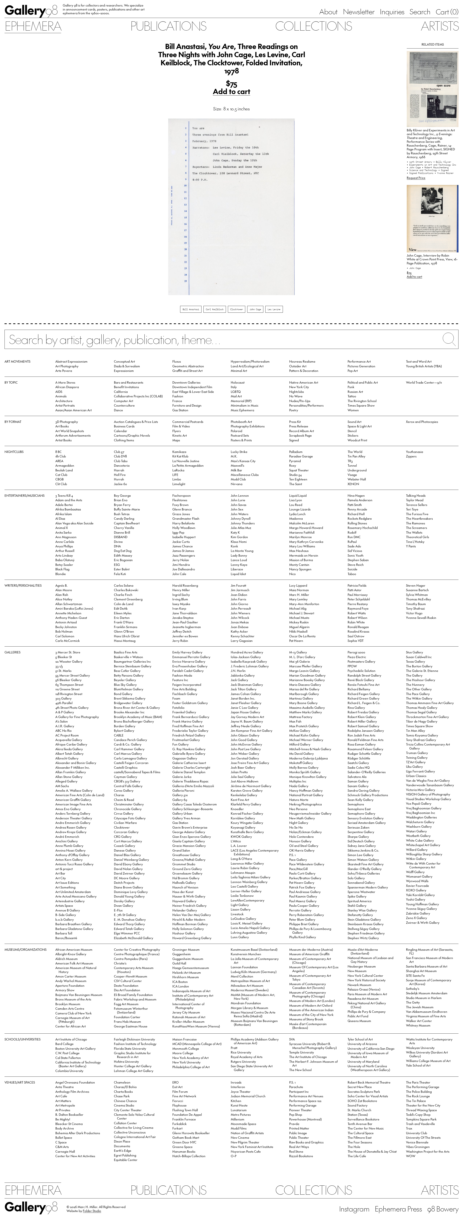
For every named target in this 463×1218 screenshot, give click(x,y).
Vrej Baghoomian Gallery (423, 808)
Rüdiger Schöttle (359, 758)
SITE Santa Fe (415, 975)
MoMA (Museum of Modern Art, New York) (253, 997)
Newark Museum (359, 985)
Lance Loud (239, 560)
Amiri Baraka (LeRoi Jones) (74, 608)
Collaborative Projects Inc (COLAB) (138, 396)
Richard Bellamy (359, 689)
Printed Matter (299, 1128)
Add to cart (231, 91)
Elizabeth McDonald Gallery (133, 938)
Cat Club (61, 474)
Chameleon (122, 1082)
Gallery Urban (182, 813)
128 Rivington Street (68, 694)
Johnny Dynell (240, 518)
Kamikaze (179, 451)
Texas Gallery (415, 661)
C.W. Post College (67, 1053)
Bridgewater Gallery (128, 703)
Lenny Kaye (239, 564)
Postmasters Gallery (361, 661)
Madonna (296, 518)
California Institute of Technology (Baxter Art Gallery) (78, 1064)
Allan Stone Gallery (68, 776)
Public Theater (299, 1137)
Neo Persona (298, 809)
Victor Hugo (414, 613)
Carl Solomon (64, 636)
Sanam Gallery (358, 786)
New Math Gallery (302, 818)
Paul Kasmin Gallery (303, 896)
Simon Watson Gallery (363, 859)
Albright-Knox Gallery (70, 954)
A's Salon (61, 721)
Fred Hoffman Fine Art (188, 726)
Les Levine (274, 309)
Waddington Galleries (421, 817)
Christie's (120, 963)
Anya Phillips (64, 546)
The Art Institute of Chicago (308, 1057)
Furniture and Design (186, 405)
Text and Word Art (419, 361)
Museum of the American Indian (311, 1010)
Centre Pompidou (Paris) (131, 959)
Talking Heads (416, 495)
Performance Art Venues (306, 1096)
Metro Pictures (241, 1114)
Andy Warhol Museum (70, 981)
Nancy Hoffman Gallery (306, 790)
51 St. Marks (63, 670)
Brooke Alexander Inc (129, 712)
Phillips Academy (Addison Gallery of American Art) (255, 1041)
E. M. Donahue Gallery (130, 919)
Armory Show (64, 990)
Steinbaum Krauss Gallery (366, 924)
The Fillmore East (359, 1137)
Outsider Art (297, 366)
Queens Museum (359, 1021)
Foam (176, 698)
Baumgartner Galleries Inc (132, 661)
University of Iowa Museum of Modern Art (368, 1055)
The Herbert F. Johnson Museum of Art (313, 1063)
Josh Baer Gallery (243, 767)
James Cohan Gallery (246, 694)
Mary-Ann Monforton (304, 604)
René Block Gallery (361, 680)
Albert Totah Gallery (69, 753)
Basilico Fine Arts (125, 652)
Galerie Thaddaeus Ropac (190, 781)
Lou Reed (295, 505)
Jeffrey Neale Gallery (246, 726)
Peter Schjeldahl (359, 599)
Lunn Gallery (240, 937)
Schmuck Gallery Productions (368, 795)
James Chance (182, 546)
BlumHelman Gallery (128, 689)
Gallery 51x (180, 795)
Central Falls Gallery (128, 786)
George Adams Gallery (188, 832)
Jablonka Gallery (243, 675)
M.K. (234, 456)
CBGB (59, 479)
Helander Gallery (184, 910)
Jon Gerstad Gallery (245, 758)
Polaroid (236, 431)
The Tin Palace (416, 1101)
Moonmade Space (243, 1124)
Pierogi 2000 (356, 652)
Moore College (182, 1053)
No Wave (296, 396)
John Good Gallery (244, 740)
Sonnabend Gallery (361, 882)
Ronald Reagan (358, 627)
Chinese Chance (125, 1101)
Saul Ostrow (356, 636)
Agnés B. (61, 585)
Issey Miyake (181, 604)
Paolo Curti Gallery (302, 873)
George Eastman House (130, 1026)
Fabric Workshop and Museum (135, 999)
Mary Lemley (298, 599)
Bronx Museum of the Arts (73, 999)
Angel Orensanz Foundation (75, 1082)
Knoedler (237, 809)
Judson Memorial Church (248, 1096)
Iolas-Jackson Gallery (246, 657)
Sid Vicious (355, 550)
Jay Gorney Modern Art (247, 717)
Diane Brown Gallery (128, 887)
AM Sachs (62, 786)
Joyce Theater (240, 1091)
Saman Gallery (358, 781)
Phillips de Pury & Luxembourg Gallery (310, 930)
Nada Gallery (298, 786)
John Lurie (238, 500)
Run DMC (354, 537)
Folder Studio (92, 1211)
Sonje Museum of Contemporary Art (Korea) (428, 982)
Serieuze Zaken (358, 827)
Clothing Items (124, 440)
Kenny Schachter (242, 636)
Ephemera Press (398, 1208)
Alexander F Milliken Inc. (72, 767)
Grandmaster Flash (185, 518)
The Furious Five (417, 514)
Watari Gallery (416, 831)
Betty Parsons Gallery (129, 675)
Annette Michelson (68, 613)
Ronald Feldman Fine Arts (365, 740)
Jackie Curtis (181, 541)
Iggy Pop (178, 532)
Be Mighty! (62, 1119)
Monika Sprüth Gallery (305, 772)
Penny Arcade (357, 509)
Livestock (237, 914)
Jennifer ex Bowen (185, 636)
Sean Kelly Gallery (360, 799)
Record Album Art (301, 431)
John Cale (179, 574)
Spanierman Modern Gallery (368, 887)
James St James (183, 550)
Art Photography (66, 366)
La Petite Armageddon (188, 465)
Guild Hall (179, 963)
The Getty (413, 1002)
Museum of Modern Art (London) (312, 1001)
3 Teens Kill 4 (64, 495)
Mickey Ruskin (299, 622)
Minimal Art (239, 370)
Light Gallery (240, 905)
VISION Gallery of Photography (428, 794)
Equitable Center (125, 1160)
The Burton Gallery (419, 666)
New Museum (357, 971)
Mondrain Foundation (246, 1003)
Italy (234, 387)
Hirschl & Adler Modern (188, 919)
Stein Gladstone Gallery (364, 919)
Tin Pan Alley (356, 456)
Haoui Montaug (124, 640)
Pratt (234, 1048)
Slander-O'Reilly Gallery (365, 869)
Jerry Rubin (180, 640)
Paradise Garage (301, 456)
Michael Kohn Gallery (304, 735)
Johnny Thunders (243, 523)
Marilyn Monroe (300, 537)
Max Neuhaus (299, 550)
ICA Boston (180, 982)
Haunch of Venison (185, 887)
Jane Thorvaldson (184, 613)
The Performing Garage (422, 1087)
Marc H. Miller (299, 594)
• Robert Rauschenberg (435, 167)
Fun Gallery (180, 744)
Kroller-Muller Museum (188, 1021)
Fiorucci (177, 1101)
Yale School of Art (418, 1065)
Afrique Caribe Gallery (71, 744)
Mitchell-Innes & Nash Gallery (310, 749)
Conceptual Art (124, 361)
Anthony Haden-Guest (71, 617)
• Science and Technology (422, 170)
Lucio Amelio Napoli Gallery (250, 928)
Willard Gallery (417, 849)
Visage (352, 474)
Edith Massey (123, 555)
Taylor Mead (414, 500)
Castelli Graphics (125, 767)
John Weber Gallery (245, 753)
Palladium (296, 451)
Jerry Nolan (180, 560)
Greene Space (182, 1147)
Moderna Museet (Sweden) (250, 990)
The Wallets (414, 532)
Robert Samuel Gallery (363, 726)
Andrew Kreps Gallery (70, 832)
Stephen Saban (358, 560)
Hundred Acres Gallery (247, 652)
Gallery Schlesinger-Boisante (192, 809)
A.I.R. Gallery (64, 726)
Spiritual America (359, 901)
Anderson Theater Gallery (73, 818)
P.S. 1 (292, 855)
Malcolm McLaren (301, 523)
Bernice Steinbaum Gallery (132, 666)
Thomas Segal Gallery (421, 712)
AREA (59, 461)
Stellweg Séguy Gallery (364, 928)
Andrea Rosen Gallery (70, 827)
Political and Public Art (363, 382)
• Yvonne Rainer (444, 172)
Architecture (64, 401)
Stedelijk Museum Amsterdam (426, 993)
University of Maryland (363, 1061)
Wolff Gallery (415, 872)
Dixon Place (122, 1141)
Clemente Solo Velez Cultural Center (134, 1116)
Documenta (122, 1146)
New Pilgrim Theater (245, 1142)
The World (355, 451)
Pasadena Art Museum (363, 998)
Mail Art (236, 396)
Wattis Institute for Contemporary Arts (429, 1041)
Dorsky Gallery (124, 901)
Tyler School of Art (360, 1039)
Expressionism (124, 370)
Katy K (235, 532)
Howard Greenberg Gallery (191, 938)
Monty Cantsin (299, 564)
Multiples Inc (297, 781)
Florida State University (130, 1048)
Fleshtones (179, 500)
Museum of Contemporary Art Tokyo (310, 977)
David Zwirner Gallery (129, 873)
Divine (118, 541)
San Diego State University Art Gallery (252, 1068)
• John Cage (414, 167)
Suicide (352, 569)
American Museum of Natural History (75, 970)
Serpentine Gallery (361, 832)
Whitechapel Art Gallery (423, 845)
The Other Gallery (419, 689)
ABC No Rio (63, 730)
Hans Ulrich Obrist (126, 636)
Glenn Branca (182, 509)
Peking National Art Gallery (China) (367, 1005)
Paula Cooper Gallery (304, 905)
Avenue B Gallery (67, 910)
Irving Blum (180, 599)
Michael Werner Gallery (306, 740)
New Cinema (240, 1137)
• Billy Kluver (442, 161)
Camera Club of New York (73, 1013)
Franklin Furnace (184, 1119)
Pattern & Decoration (303, 370)
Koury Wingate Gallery (247, 822)
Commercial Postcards (187, 421)
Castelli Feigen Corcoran (131, 763)
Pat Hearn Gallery (301, 882)
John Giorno (239, 604)
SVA (292, 1039)
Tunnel (352, 465)
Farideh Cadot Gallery (188, 670)
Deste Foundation (126, 985)
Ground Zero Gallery (187, 869)
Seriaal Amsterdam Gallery (367, 822)
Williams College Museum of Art (428, 1061)
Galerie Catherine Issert (189, 763)
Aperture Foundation (69, 985)
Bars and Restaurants (128, 382)
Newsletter (359, 11)
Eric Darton (122, 617)
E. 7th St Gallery (125, 915)
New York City (299, 387)
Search (420, 11)
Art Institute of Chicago (71, 1039)
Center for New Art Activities (75, 1156)
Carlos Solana (123, 585)
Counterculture (124, 405)
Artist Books (63, 440)
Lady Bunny (239, 555)
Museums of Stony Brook (306, 1019)
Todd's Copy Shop (418, 1114)
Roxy (292, 465)
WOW (410, 1156)
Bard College (64, 1044)
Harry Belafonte (183, 523)
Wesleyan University (420, 1048)
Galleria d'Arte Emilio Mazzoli (193, 786)
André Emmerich (67, 836)
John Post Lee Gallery (246, 749)
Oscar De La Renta (302, 636)
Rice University (241, 1052)
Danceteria (121, 465)
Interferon (238, 1087)
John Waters (239, 514)
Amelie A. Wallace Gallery (73, 790)
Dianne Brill (122, 532)
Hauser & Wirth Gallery (188, 896)
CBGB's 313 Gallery (127, 781)
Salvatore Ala (357, 776)
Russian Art (355, 391)
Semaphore (356, 804)
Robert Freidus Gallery (363, 712)
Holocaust (238, 382)
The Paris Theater (418, 1082)
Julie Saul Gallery (243, 776)
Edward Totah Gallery (129, 928)
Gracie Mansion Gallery (189, 845)
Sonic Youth (356, 555)
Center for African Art (70, 1026)
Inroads (236, 1082)
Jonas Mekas (240, 622)
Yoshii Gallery (415, 899)
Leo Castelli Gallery (244, 886)
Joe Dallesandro (183, 569)
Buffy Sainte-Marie (127, 509)
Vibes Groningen (418, 1147)
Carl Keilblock (215, 309)
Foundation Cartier (127, 1017)
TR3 (350, 461)
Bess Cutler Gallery (127, 670)
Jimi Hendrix (181, 564)
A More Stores (65, 382)
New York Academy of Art (190, 1058)
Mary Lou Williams (302, 546)
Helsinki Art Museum (186, 972)
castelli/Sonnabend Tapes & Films (137, 772)
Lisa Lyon (295, 500)
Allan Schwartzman (68, 604)
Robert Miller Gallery (362, 721)
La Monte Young (242, 550)
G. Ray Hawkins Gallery (188, 749)
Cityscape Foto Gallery (130, 818)
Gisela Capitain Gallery (188, 841)
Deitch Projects (124, 882)
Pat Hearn (296, 640)
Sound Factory (358, 1105)
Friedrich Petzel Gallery (188, 735)
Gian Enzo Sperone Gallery (191, 836)
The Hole (354, 1147)
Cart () (447, 11)
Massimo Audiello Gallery (307, 707)
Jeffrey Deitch (182, 631)
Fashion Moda (182, 675)
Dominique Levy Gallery (131, 892)
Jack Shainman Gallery (247, 684)
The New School (300, 1070)
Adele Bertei (64, 505)
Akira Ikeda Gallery (69, 749)
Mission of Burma (301, 560)
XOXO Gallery (416, 890)
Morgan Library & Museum (249, 1008)
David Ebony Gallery (128, 864)
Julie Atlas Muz (241, 527)
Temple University (301, 1052)
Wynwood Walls (417, 881)
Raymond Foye (358, 608)
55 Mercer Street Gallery (72, 675)
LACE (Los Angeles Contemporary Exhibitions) (255, 852)
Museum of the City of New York (311, 1014)
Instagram (354, 1208)
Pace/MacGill (298, 869)
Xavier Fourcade (417, 885)
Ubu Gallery (414, 766)
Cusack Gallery (124, 845)
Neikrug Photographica (305, 804)
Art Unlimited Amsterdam (73, 892)
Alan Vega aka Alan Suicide (74, 523)
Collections (313, 25)
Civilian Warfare (125, 822)
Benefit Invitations (126, 387)
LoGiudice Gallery (243, 918)
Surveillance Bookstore (363, 1119)
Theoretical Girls (417, 537)
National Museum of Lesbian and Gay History (370, 960)
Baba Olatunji (64, 560)
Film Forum (180, 1091)
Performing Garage (303, 1105)
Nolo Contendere (301, 836)
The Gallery (414, 675)
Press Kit (295, 421)
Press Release (298, 426)
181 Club (60, 456)
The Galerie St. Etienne (422, 670)
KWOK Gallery (241, 836)
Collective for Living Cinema (133, 1127)
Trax (409, 1128)
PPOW (352, 666)
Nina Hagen (356, 495)
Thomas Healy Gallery (421, 707)
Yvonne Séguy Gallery (421, 908)
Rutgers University (243, 1061)
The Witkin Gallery (419, 698)
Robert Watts (357, 613)
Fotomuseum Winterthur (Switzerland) (131, 1010)
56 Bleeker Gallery (68, 680)
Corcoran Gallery (126, 832)
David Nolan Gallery (128, 869)
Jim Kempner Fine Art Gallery (251, 730)
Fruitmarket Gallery (186, 740)
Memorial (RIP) (241, 401)
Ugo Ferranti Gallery (420, 771)
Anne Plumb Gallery (69, 845)
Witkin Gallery (416, 858)
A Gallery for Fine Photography (77, 717)
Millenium (237, 1119)
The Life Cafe (357, 1156)
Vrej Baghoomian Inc (420, 812)
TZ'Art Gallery (416, 762)
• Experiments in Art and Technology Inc (431, 164)
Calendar (120, 431)
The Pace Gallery (418, 694)
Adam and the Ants (68, 500)
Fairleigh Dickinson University (134, 1039)
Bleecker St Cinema (69, 1124)
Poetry (293, 410)
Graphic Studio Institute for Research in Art (132, 1055)
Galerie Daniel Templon (188, 772)
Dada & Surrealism (127, 366)
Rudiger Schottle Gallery (364, 753)
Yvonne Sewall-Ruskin (421, 617)
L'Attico (236, 841)
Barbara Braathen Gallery (73, 924)
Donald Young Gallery (129, 896)
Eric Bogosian (123, 560)
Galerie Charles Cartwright (191, 767)
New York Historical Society (367, 980)
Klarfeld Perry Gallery (246, 804)
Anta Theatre (64, 1087)
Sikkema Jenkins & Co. (363, 850)
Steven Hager (415, 585)
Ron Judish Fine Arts (361, 735)
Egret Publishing (125, 1155)
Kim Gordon (239, 537)
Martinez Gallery (301, 698)
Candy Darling (124, 518)
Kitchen (236, 1101)
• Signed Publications (421, 172)
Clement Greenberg (128, 599)
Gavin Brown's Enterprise (189, 827)
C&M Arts (62, 1147)
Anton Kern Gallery (69, 859)
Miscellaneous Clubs (245, 474)
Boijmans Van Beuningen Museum (78, 995)
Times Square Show (361, 405)
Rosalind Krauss (358, 631)
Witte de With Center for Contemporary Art (423, 865)
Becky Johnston (66, 627)
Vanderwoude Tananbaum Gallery (430, 785)
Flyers (176, 431)
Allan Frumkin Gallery (70, 772)
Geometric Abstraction (188, 366)
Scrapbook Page (300, 435)
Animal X (61, 527)
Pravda (294, 1124)
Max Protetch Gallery (304, 726)
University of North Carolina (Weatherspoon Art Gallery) (369, 1068)
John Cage (255, 309)
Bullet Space (63, 1137)
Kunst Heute (239, 1105)
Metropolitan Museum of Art (250, 981)
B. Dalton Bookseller (69, 1114)
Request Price (416, 178)
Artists (439, 25)
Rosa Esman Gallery (362, 744)
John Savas (238, 505)
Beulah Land (64, 470)
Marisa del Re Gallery (304, 689)
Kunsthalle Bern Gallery (247, 832)
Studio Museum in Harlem (424, 998)
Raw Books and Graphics (306, 1142)
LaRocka (178, 470)
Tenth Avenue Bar (360, 1124)
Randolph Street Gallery (364, 675)
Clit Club (61, 484)
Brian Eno (121, 500)
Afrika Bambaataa (68, 509)
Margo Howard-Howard (306, 527)
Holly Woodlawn (183, 527)
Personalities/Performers (306, 405)
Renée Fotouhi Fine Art (363, 684)
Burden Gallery (124, 726)
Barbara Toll (63, 933)
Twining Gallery (417, 757)
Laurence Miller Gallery (247, 863)
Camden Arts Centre (69, 1008)
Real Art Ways (299, 1147)
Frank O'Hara (123, 622)
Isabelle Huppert (184, 537)
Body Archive (64, 1128)
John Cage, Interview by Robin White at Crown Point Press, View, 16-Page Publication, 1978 (432, 259)
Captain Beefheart (127, 523)
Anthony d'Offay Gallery (72, 855)
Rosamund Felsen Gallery (365, 749)
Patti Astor (355, 590)
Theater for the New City (423, 1105)
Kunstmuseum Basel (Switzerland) (254, 949)
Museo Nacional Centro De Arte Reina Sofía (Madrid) (253, 1014)
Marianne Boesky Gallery (307, 680)
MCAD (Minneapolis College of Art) (197, 1044)
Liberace (237, 569)
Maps (176, 440)
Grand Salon (181, 850)
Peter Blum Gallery (302, 919)
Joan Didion (239, 594)
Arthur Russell (64, 550)
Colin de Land (123, 604)
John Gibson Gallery (245, 735)
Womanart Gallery (419, 876)
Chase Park (122, 1096)
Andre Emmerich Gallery (72, 822)
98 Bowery (442, 1208)
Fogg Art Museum (126, 1004)
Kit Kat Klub (180, 456)
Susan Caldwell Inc (419, 657)
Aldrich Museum (66, 959)
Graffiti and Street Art (187, 370)
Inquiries (392, 11)
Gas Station (180, 410)
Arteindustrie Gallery (70, 901)
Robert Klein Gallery (362, 717)
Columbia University (69, 1071)
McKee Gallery (299, 730)
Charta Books (123, 1091)
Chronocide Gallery (128, 809)
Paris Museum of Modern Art (367, 994)
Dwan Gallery (123, 905)
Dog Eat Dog (122, 550)
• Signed (443, 170)
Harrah (119, 470)
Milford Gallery (299, 744)
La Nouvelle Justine (185, 461)
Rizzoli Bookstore (301, 1156)
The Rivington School (362, 401)
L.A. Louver (239, 845)
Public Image (298, 1133)
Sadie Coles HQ (359, 767)
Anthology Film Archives (72, 1091)
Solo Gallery (356, 878)
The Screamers (416, 527)
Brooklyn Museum (67, 1004)
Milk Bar (236, 470)
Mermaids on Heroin (303, 555)
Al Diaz (60, 518)
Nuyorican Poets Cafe (246, 1151)
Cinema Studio (124, 1105)
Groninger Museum (186, 949)
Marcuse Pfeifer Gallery (305, 666)
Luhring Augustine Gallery (249, 932)
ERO (175, 1082)
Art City (60, 878)
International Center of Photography (188, 1006)
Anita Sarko (63, 532)
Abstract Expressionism (71, 361)
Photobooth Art (241, 421)
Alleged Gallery (66, 781)
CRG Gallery (123, 836)
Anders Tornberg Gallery (72, 813)
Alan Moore (63, 590)
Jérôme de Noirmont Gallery (251, 786)
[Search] (231, 343)
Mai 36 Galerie (299, 661)
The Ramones (415, 523)
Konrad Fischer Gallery (247, 813)
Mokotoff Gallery (301, 763)
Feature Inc (180, 680)
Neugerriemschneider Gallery (310, 813)
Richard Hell (356, 514)
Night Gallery (298, 822)
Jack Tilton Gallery (243, 689)
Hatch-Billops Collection (188, 1156)
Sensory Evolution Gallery (366, 818)
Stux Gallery (414, 652)
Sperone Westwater (361, 892)
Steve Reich (356, 564)
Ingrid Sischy (181, 594)
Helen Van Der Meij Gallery (191, 915)
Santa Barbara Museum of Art (426, 966)
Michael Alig (297, 608)
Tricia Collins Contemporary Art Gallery (428, 746)
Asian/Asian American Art (73, 410)
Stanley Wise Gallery (362, 910)
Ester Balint (121, 569)
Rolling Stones (357, 523)
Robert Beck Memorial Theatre (369, 1082)
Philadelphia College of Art (191, 1067)
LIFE (175, 474)
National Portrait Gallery (306, 795)
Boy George (122, 495)
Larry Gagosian (242, 640)
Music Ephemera (242, 410)
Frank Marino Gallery (187, 721)
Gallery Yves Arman (186, 818)
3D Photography (66, 421)
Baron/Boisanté (66, 938)
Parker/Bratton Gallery (305, 878)
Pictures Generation (361, 366)
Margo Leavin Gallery (304, 670)
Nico (292, 574)
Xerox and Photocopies (422, 421)
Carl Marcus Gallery (128, 753)
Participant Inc (299, 1091)
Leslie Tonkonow (242, 895)
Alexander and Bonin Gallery (75, 763)
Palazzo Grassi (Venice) (364, 989)
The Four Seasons (360, 1142)
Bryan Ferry (122, 505)
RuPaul (352, 541)
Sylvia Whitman (417, 594)
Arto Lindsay (64, 555)
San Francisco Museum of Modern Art (429, 960)
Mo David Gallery (301, 753)
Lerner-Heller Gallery (246, 891)
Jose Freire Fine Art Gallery (250, 763)
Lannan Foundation (244, 967)
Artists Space (64, 905)
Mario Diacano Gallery (305, 684)
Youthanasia (414, 451)
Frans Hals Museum (127, 1021)
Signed (294, 440)
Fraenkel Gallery (184, 712)
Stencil (352, 431)
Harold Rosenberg (185, 585)
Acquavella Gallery (68, 740)
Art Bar (60, 873)
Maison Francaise (184, 1039)
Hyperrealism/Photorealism (250, 361)
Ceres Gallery (123, 790)
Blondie (60, 574)
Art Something (65, 887)
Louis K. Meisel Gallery (246, 923)
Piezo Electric (357, 657)
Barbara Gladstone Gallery (74, 928)
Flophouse (179, 1105)
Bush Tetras (121, 514)
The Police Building (419, 1091)
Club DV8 (120, 456)
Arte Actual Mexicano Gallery (76, 896)
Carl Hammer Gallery (129, 749)
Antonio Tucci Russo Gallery (74, 864)
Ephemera (33, 25)
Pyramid (295, 461)
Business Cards (124, 426)
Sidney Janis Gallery (362, 845)
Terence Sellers (416, 505)
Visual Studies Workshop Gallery (428, 799)
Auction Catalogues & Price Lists (136, 421)
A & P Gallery (64, 712)
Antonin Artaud (66, 622)
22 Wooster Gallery (68, 661)
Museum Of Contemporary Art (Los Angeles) (313, 969)
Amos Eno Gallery (68, 809)
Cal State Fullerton (68, 1058)
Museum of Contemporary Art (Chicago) (310, 961)
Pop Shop (295, 1114)
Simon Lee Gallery (360, 855)
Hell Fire (120, 474)
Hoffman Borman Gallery (190, 924)
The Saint (295, 484)
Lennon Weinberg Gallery (249, 882)
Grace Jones (181, 514)
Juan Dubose (240, 627)
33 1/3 (59, 666)
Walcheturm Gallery (420, 822)
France (177, 401)
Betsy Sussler (64, 564)
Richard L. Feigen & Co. (364, 703)
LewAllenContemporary (247, 900)
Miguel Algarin (299, 627)
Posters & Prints (241, 440)
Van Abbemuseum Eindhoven (426, 1011)
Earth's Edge (122, 1150)
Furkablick (179, 1124)
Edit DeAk (121, 608)
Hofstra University (126, 1061)
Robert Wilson (357, 617)
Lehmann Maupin (243, 872)
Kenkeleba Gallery (244, 795)
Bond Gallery (123, 694)
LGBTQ (236, 391)
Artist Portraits (65, 405)
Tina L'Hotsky (415, 541)
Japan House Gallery (245, 712)
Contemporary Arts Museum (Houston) (134, 970)
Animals (61, 396)
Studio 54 (295, 474)
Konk (234, 546)
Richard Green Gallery (363, 698)
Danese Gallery (125, 850)
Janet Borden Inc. (243, 698)
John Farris (238, 599)
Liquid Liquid (298, 495)
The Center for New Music (366, 1128)
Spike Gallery (357, 896)
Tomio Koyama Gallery (422, 735)
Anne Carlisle (64, 541)
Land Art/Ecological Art (247, 366)
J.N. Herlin (238, 670)
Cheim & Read (124, 799)
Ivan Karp (179, 608)
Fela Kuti (120, 574)
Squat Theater (299, 470)
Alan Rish (61, 594)
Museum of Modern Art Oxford (310, 1005)
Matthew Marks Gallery (305, 712)
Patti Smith (355, 505)
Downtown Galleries (186, 382)
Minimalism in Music (244, 405)
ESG (117, 564)
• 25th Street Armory (420, 161)
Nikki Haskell (298, 631)
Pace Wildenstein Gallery (306, 864)
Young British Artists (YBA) (424, 366)
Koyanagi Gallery (243, 827)
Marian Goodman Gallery (307, 675)
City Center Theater (128, 1110)
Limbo (176, 479)
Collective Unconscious (130, 1132)
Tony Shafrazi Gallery (421, 740)
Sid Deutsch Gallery (361, 841)
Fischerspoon (181, 495)
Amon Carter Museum (70, 976)
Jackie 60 (120, 484)
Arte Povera (63, 370)
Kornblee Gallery (243, 818)
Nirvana (236, 484)
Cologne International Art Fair (135, 1137)
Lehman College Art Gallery (133, 1071)
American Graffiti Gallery (73, 799)
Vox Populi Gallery (418, 803)
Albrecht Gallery (66, 758)
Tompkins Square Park (421, 1119)
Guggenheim (181, 954)
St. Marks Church (359, 1110)
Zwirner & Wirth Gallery (422, 922)
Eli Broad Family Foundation (133, 995)
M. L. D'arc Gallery (302, 657)
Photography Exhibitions (248, 426)
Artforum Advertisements (73, 435)
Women (353, 410)
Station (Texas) (358, 1114)
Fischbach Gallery (184, 694)
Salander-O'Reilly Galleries (367, 772)
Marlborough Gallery (304, 694)
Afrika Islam (63, 514)
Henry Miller (181, 590)
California (121, 391)
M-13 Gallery (298, 652)
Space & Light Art (360, 426)
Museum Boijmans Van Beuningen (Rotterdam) (254, 1023)
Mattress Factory (300, 717)
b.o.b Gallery (64, 919)
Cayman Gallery (125, 776)
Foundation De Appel (187, 1114)
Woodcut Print (357, 440)
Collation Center (125, 1123)
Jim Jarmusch (240, 590)
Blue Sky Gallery (125, 684)
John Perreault (241, 608)
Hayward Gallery (184, 901)
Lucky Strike (239, 451)
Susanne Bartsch (417, 590)
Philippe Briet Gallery (304, 924)
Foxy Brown (180, 505)
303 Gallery (63, 698)
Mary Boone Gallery (303, 703)
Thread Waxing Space (421, 1110)
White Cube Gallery (420, 840)
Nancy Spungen (300, 569)
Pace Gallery (298, 859)
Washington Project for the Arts (427, 1151)
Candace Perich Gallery (130, 740)
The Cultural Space (361, 1133)
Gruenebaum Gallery (187, 873)
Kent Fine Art (240, 799)
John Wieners (240, 613)
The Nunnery (415, 684)
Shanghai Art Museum (421, 971)
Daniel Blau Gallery (127, 855)
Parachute (296, 1087)
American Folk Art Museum (74, 963)
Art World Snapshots (69, 431)
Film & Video (181, 426)
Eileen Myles (122, 613)
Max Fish (295, 721)
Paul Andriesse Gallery (305, 892)
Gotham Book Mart (185, 1137)
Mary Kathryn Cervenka (306, 541)
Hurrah (119, 479)
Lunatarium (239, 1110)
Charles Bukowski (126, 590)
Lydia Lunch (297, 514)
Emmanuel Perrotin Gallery (191, 657)
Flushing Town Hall (185, 1110)
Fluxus (176, 361)
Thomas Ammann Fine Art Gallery (430, 703)
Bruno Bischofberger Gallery (134, 721)
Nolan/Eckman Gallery (305, 832)
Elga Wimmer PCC (127, 933)
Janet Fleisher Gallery (246, 703)
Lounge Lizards (300, 509)
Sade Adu (354, 546)
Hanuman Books (183, 1151)
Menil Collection (242, 976)
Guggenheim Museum (187, 959)
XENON (353, 484)
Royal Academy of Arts (246, 1057)
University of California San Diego (371, 1048)
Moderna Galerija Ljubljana (308, 758)
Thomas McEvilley (418, 599)
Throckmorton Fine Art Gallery (427, 717)
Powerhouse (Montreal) (305, 1119)
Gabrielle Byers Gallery (188, 753)
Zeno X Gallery (416, 918)
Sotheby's (412, 988)
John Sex (237, 509)
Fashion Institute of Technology (135, 1044)
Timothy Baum (416, 604)
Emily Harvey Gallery (187, 652)
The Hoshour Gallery (420, 680)
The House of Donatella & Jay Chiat (372, 1151)
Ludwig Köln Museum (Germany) (254, 972)
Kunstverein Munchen (246, 954)
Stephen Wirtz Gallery (363, 938)
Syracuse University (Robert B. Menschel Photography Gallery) (313, 1046)
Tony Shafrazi (415, 608)
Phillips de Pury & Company (367, 1011)
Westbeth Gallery (418, 835)
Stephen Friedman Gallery (366, 933)
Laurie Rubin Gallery (245, 868)
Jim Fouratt (238, 585)
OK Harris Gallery (302, 850)
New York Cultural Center (365, 975)
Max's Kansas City (243, 461)
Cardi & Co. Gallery (127, 744)
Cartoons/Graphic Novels (132, 435)
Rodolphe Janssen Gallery (366, 730)
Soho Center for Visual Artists (368, 1096)
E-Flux (118, 910)
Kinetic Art (179, 435)
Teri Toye (412, 509)
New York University (186, 1062)
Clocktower (236, 309)
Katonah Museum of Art (188, 1017)
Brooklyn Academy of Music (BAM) (138, 717)
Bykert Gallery (124, 730)
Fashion (177, 396)
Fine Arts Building (184, 689)
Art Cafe (61, 1096)
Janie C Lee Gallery (244, 707)
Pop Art (353, 370)
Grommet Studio (183, 864)
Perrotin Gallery (300, 910)
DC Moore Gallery (127, 878)
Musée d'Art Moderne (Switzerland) (363, 951)
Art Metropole (65, 1105)
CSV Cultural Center (128, 981)
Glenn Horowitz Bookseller (191, 1133)
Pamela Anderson (360, 500)
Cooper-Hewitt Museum (130, 976)
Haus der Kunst (182, 892)
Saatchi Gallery (358, 763)
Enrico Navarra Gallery (188, 661)
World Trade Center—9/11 (424, 382)
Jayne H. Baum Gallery (247, 721)
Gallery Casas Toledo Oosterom (194, 804)
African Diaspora (67, 387)
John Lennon (240, 495)
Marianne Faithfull (302, 532)
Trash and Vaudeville (420, 1124)
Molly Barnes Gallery (303, 767)
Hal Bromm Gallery (185, 878)
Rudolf (352, 532)
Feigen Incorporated (186, 684)
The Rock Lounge (418, 1096)
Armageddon (64, 465)
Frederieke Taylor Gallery (190, 730)
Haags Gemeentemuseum (190, 968)
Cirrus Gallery (123, 813)
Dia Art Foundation (127, 990)
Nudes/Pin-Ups (299, 401)
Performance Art (359, 361)
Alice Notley (63, 599)
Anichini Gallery (66, 841)
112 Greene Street (67, 689)
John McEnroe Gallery (246, 744)
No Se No (296, 827)
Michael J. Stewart (301, 613)
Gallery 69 (179, 799)
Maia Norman (299, 590)
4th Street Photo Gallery (72, 707)
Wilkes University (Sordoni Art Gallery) (427, 1054)
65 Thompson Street (69, 684)
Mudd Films (239, 1128)
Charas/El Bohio (125, 1087)
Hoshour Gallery (184, 933)
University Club (416, 1133)
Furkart (177, 1128)
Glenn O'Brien (124, 631)
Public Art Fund (358, 1016)
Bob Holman (64, 631)
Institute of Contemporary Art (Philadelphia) (192, 997)
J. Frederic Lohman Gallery (250, 666)
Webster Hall (357, 479)
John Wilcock (240, 617)
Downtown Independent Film (192, 387)
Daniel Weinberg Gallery (131, 859)
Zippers (411, 456)
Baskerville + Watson (128, 657)
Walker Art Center (419, 1021)
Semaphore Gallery (361, 813)
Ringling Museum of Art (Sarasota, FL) (429, 951)
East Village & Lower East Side (193, 391)
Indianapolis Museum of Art (191, 991)
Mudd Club (238, 479)
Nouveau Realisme (302, 361)
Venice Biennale (417, 1142)
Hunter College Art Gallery (133, 1066)
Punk (351, 387)
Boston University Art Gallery (75, 1048)
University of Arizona (362, 1044)
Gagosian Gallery (184, 758)
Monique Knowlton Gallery (307, 776)
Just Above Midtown (244, 781)
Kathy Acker (239, 631)
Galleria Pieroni (183, 790)
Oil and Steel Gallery (303, 845)
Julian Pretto (239, 772)
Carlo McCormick (67, 640)
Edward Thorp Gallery (129, 924)
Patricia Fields (357, 585)
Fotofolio (178, 707)
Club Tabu (121, 461)
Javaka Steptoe (183, 617)
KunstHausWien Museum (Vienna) (196, 1026)
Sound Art (354, 421)
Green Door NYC (184, 1142)
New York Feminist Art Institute (252, 1147)
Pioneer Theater (300, 1110)
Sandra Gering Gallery (364, 790)
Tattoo (352, 396)
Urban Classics (416, 776)
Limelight (178, 484)
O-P (233, 1156)
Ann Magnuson (66, 537)
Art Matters (63, 1101)
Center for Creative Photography (137, 949)
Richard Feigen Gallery (364, 694)
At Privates (62, 1110)
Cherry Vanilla (124, 527)
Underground (357, 470)
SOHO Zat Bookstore (362, 1101)
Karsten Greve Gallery (247, 790)
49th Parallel (64, 703)
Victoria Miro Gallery (420, 790)
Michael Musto (299, 617)
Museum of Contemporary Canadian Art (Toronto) (307, 986)
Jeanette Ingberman (186, 627)
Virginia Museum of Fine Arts (426, 1016)
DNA (117, 546)
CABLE (119, 735)
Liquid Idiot (238, 574)
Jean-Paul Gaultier (185, 622)
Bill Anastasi (191, 309)
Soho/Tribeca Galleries (364, 873)
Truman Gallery (417, 753)
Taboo (352, 574)
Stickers (353, 435)
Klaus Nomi (239, 541)
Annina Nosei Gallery (70, 850)
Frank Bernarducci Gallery (190, 717)
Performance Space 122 (305, 1101)
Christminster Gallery (129, 804)
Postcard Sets (240, 435)
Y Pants (411, 546)
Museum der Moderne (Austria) (311, 949)
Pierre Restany (358, 604)
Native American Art (303, 382)
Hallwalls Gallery (184, 882)
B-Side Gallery (65, 915)
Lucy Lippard (298, 585)
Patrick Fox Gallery (302, 887)
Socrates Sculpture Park (364, 1091)
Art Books (62, 426)
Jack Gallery (239, 680)
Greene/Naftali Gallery (188, 859)
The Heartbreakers (419, 518)
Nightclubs (296, 391)
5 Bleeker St (63, 657)
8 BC (58, 451)
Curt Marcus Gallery (128, 841)
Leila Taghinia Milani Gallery (250, 877)
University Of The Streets (423, 1137)
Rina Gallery (356, 707)
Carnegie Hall (65, 1151)
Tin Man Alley (415, 730)
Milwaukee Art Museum (247, 985)
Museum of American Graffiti (309, 954)
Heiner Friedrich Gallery (189, 905)
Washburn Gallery (419, 826)
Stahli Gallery (357, 905)
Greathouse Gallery (186, 855)
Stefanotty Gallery (360, 915)
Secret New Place (360, 1087)
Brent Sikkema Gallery (129, 698)
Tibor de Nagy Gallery (421, 721)
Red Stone (296, 1151)
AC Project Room (67, 735)
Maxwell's (237, 465)
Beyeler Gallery (125, 680)
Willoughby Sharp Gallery (424, 854)
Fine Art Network (184, 1096)
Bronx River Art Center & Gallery (137, 707)
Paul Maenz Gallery (303, 901)
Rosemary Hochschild (363, 527)
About (328, 11)
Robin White (356, 622)
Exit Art (177, 1087)
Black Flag (62, 569)
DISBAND (120, 537)
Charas (119, 795)
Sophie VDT (356, 640)
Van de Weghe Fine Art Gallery (428, 780)
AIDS (58, 391)
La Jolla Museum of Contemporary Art (255, 961)
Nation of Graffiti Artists (247, 1133)
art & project (64, 869)
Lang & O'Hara (241, 858)
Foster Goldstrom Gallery (190, 703)
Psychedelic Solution (361, 670)
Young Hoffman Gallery (422, 904)
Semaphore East (359, 809)
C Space (61, 1142)
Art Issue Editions (67, 882)
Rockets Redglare (360, 518)
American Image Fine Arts (73, 804)
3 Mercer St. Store (67, 652)
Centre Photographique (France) (137, 954)
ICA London (180, 986)
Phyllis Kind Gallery (302, 937)
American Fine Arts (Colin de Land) (79, 795)
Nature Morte (298, 799)
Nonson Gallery (300, 841)
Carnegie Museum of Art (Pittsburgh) (72, 1020)
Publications (168, 25)
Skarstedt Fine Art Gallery (366, 864)
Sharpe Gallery (358, 836)
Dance (118, 410)
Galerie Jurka (181, 776)
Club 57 (119, 451)
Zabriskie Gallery (418, 913)
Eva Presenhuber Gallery (189, 666)
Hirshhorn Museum (185, 977)
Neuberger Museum (362, 966)
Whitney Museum (418, 1025)
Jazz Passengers (183, 555)
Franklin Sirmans (125, 627)
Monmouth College (185, 1048)
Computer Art (123, 401)
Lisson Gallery (240, 909)
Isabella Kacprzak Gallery (249, 661)
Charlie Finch (123, 594)
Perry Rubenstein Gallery (306, 915)
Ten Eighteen (298, 479)
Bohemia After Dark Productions (77, 1133)
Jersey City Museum (186, 1012)
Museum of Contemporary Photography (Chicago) (307, 994)
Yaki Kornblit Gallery (420, 895)
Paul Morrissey (358, 594)
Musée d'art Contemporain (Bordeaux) (308, 1026)
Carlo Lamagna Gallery (130, 758)
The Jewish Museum (420, 1007)
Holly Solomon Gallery (188, 928)
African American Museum (73, 949)
